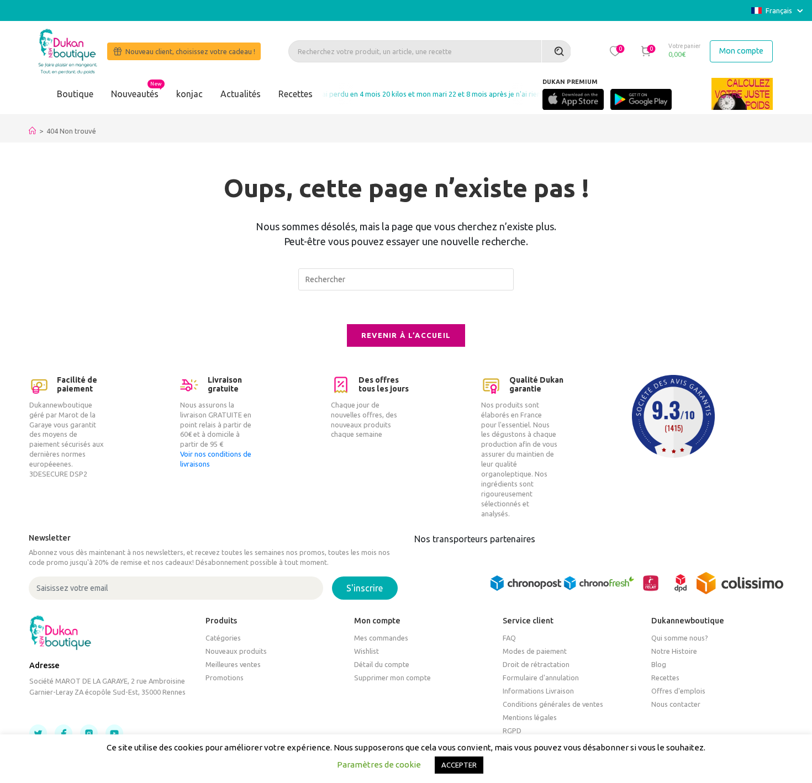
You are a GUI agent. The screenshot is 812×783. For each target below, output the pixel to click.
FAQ (509, 638)
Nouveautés (135, 94)
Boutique (75, 94)
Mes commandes (381, 638)
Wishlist (366, 651)
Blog (658, 664)
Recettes (295, 94)
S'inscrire (364, 588)
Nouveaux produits (236, 651)
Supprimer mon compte (392, 677)
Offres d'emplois (678, 691)
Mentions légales (530, 717)
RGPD (512, 730)
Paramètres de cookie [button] (379, 764)
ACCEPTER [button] (459, 765)
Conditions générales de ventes (553, 704)
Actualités (240, 94)
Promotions (224, 677)
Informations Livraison (538, 691)
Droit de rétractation (536, 664)
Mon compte (741, 50)
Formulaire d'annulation (541, 677)
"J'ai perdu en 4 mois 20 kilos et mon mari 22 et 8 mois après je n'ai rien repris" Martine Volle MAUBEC (466, 94)
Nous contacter (675, 704)
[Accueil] (32, 131)
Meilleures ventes (233, 664)
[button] (615, 50)
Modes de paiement (535, 651)
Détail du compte (381, 664)
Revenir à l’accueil (406, 335)
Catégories (223, 638)
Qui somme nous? (679, 638)
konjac (189, 94)
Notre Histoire (674, 651)
